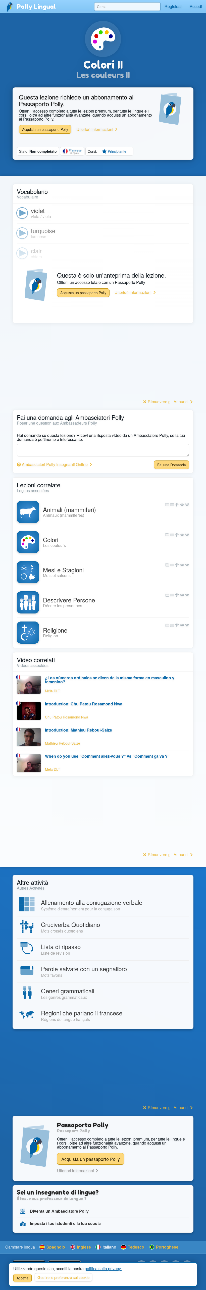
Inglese (83, 1247)
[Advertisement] (103, 362)
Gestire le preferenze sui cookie (63, 1277)
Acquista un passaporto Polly (45, 129)
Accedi (196, 6)
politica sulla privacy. (103, 1268)
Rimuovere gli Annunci (168, 401)
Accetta (22, 1277)
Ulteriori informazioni (95, 129)
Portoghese (166, 1247)
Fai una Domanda (171, 464)
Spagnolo (55, 1247)
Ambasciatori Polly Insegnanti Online (55, 464)
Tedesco (135, 1247)
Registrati (173, 6)
